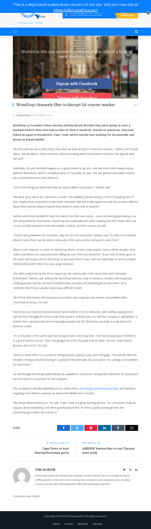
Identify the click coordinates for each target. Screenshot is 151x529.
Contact (68, 524)
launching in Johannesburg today (99, 388)
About (56, 524)
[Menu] (15, 32)
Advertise (82, 524)
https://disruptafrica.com (76, 10)
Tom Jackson (23, 115)
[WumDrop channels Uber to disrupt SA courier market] (75, 67)
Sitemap (97, 524)
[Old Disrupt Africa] (31, 14)
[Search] (136, 32)
